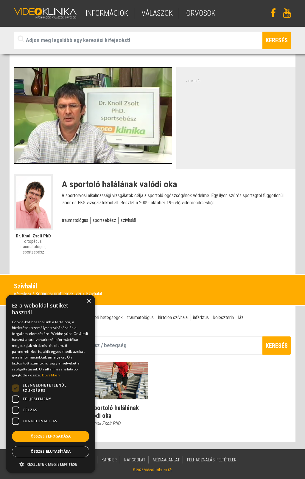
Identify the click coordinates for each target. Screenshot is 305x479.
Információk (22, 294)
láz (241, 317)
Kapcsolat (134, 460)
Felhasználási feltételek (211, 460)
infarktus (201, 317)
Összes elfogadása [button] (51, 436)
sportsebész (104, 220)
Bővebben (50, 375)
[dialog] (50, 384)
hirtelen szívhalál (173, 317)
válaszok (157, 13)
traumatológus (75, 220)
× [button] (88, 301)
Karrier (109, 460)
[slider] (92, 159)
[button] (50, 464)
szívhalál (128, 220)
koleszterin (223, 317)
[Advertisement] (236, 125)
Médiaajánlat (166, 460)
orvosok (200, 13)
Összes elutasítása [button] (51, 451)
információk (106, 13)
